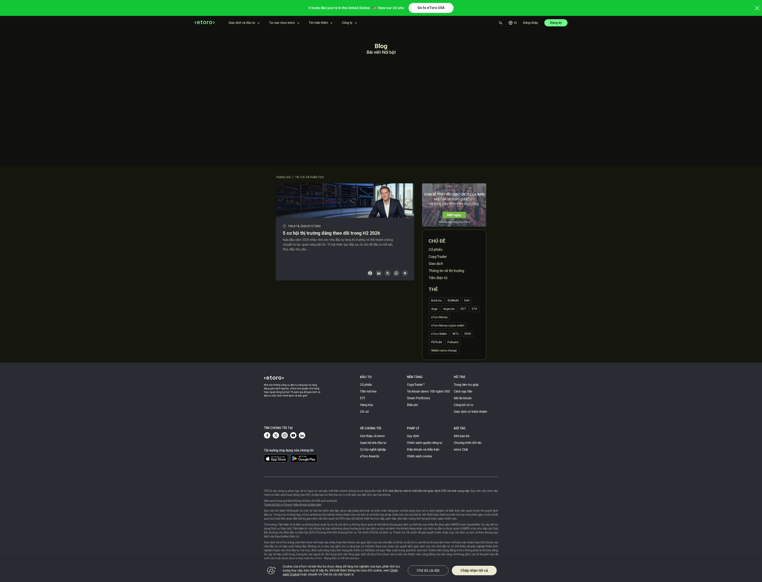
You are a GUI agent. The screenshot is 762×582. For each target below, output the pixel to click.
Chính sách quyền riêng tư (424, 443)
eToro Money (439, 317)
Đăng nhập (530, 23)
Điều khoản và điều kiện (423, 449)
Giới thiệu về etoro (372, 436)
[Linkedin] (302, 435)
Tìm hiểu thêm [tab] (318, 23)
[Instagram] (284, 435)
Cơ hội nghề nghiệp (373, 449)
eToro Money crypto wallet (447, 325)
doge (434, 308)
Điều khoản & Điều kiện (307, 504)
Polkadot (453, 342)
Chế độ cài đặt (428, 570)
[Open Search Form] (500, 23)
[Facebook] (267, 435)
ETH (474, 308)
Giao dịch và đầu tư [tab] (242, 23)
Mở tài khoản (463, 398)
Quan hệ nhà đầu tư (373, 443)
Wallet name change (444, 350)
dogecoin (449, 308)
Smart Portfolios (418, 398)
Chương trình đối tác (468, 443)
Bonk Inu (436, 300)
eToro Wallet (439, 333)
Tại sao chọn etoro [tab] (282, 23)
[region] (381, 571)
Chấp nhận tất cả (474, 570)
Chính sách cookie (419, 456)
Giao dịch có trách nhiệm (470, 412)
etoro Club (461, 449)
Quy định (413, 436)
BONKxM (453, 300)
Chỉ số (364, 412)
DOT (463, 308)
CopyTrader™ (416, 385)
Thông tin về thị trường (446, 271)
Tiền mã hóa (368, 391)
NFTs (456, 333)
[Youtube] (293, 435)
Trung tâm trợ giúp (466, 385)
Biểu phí (412, 405)
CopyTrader (438, 257)
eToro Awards (369, 456)
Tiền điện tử (438, 278)
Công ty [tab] (347, 23)
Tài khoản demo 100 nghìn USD (428, 391)
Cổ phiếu (436, 249)
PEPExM (436, 342)
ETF (362, 398)
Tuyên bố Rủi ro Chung (278, 504)
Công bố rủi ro (463, 405)
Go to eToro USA (431, 8)
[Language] (513, 23)
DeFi (467, 300)
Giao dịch (436, 263)
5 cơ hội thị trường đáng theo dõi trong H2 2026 (331, 233)
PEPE (468, 333)
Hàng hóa (366, 405)
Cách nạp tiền (463, 391)
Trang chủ (283, 177)
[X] (387, 273)
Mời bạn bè (462, 436)
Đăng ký (556, 23)
